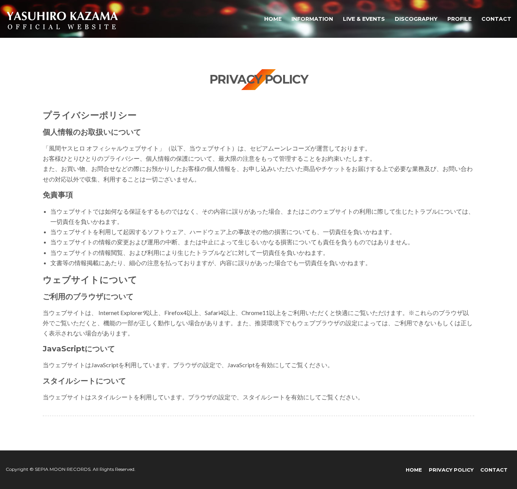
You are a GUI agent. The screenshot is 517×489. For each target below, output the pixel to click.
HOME (273, 19)
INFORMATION (312, 19)
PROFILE (459, 19)
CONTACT (496, 19)
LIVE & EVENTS (364, 19)
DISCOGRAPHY (416, 19)
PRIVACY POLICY (451, 470)
